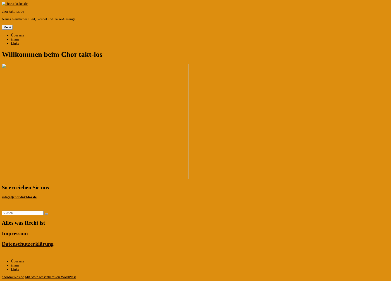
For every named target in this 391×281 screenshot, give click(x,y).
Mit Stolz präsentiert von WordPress (50, 277)
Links (15, 43)
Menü (7, 27)
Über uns (17, 35)
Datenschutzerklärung (28, 244)
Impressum (15, 233)
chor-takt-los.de (13, 11)
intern (15, 39)
